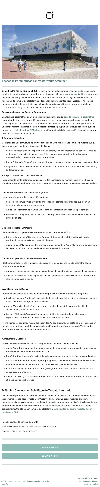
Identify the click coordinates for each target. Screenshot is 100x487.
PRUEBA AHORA (50, 447)
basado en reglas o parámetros (79, 117)
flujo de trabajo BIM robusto (28, 130)
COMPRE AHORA (50, 456)
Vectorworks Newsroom (31, 426)
